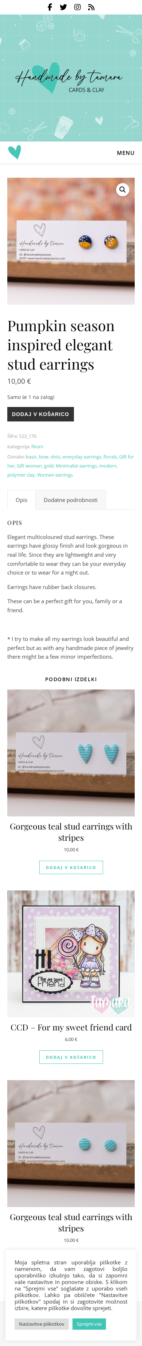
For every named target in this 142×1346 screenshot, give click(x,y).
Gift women (29, 465)
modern (108, 465)
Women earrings (55, 475)
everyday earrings (82, 456)
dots (55, 456)
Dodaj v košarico (40, 414)
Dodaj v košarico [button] (71, 867)
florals (110, 456)
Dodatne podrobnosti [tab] (71, 499)
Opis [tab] (21, 499)
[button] (122, 189)
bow (43, 456)
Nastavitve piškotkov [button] (41, 1324)
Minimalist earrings (76, 465)
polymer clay (21, 475)
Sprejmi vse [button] (89, 1324)
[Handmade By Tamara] (71, 78)
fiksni (37, 446)
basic (31, 456)
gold (49, 465)
